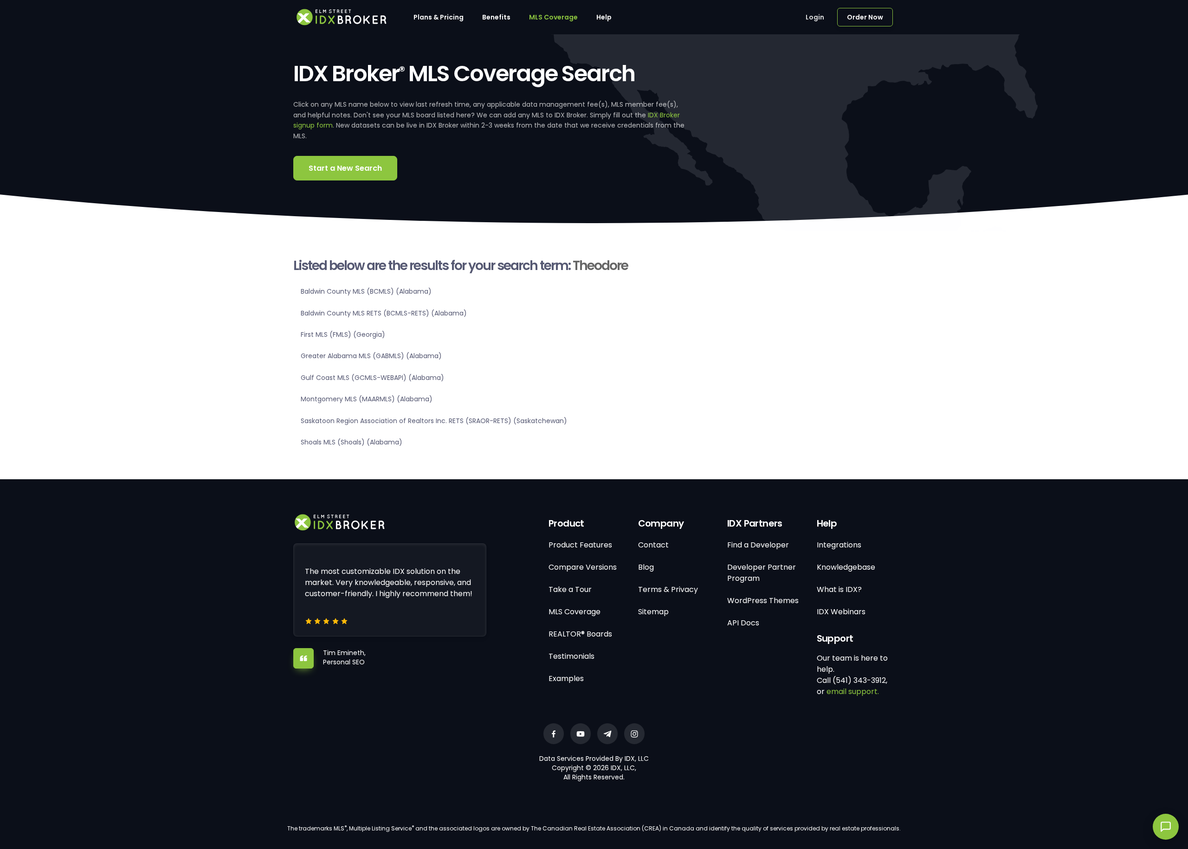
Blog (646, 567)
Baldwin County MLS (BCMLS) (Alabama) (366, 291)
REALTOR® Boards (580, 634)
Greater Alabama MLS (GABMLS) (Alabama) (371, 355)
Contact (653, 545)
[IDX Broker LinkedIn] (607, 733)
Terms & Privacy (668, 589)
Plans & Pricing (438, 17)
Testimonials (571, 656)
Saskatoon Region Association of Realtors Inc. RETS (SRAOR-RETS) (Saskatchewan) (434, 420)
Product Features (580, 545)
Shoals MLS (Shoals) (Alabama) (351, 442)
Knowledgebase (846, 567)
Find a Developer (758, 545)
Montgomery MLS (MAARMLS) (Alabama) (367, 399)
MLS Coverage (553, 17)
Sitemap (653, 611)
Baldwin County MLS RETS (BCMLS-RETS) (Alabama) (384, 313)
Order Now (865, 17)
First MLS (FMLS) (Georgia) (343, 334)
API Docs (743, 622)
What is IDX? (839, 589)
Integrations (839, 545)
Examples (566, 678)
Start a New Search (345, 168)
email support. (852, 691)
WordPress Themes (763, 600)
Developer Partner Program (761, 573)
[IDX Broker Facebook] (553, 733)
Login (815, 17)
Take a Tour (570, 589)
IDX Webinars (841, 611)
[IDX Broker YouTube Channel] (580, 733)
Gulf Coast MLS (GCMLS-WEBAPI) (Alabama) (372, 377)
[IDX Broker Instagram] (634, 733)
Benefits (496, 17)
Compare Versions (583, 567)
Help (604, 17)
